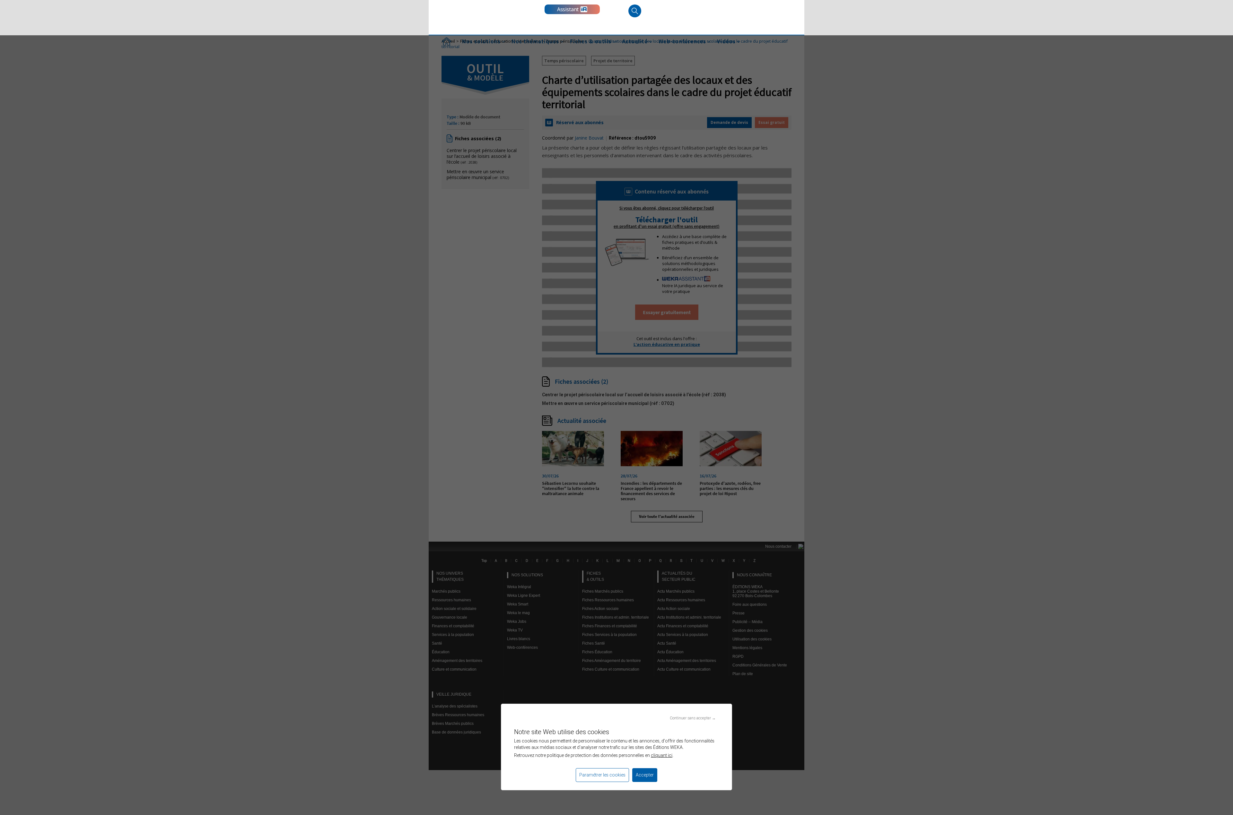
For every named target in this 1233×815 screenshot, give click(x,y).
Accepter (645, 775)
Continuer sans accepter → (693, 718)
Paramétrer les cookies (602, 775)
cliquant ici (661, 755)
